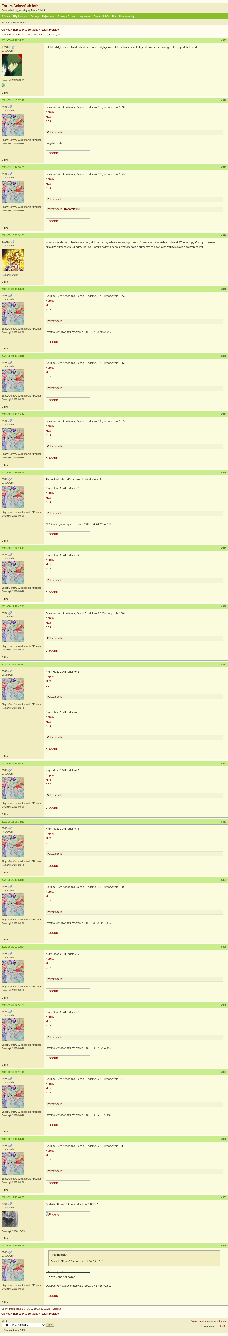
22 (48, 34)
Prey (5, 1203)
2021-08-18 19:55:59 (13, 472)
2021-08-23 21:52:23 (13, 763)
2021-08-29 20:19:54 (13, 946)
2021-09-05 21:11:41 (13, 1072)
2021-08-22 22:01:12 (13, 664)
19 (38, 34)
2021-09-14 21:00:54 (13, 1245)
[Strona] (3, 85)
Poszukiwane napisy (123, 16)
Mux (48, 116)
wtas (5, 106)
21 (45, 34)
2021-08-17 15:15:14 (13, 414)
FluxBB (222, 1326)
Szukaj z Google (66, 16)
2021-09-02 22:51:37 (13, 1005)
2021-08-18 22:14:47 (13, 548)
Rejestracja (48, 16)
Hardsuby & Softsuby (25, 29)
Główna (6, 16)
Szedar (6, 241)
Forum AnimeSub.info (20, 6)
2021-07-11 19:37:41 (13, 100)
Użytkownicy (20, 16)
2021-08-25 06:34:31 (13, 821)
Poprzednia (15, 34)
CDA (48, 121)
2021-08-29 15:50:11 (13, 880)
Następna (56, 34)
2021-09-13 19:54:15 (13, 1139)
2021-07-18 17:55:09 (13, 167)
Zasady (35, 16)
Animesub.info (101, 16)
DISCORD (52, 153)
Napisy (50, 112)
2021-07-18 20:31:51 (13, 235)
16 (28, 34)
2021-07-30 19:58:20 (13, 289)
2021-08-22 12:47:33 (13, 606)
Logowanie (84, 16)
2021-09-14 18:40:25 (13, 1197)
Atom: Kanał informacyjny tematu (208, 1321)
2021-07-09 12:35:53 (13, 40)
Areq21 (6, 47)
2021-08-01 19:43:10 (13, 356)
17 (32, 34)
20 (42, 34)
